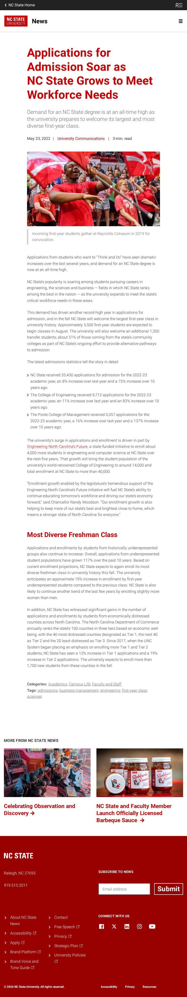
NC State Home (22, 5)
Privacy (130, 986)
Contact (61, 917)
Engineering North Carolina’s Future (57, 446)
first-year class (134, 690)
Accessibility (109, 986)
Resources (149, 986)
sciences (34, 696)
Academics (57, 684)
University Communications (81, 138)
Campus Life (79, 684)
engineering (110, 690)
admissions (48, 690)
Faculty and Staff (106, 684)
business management (79, 690)
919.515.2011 (16, 885)
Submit (169, 889)
